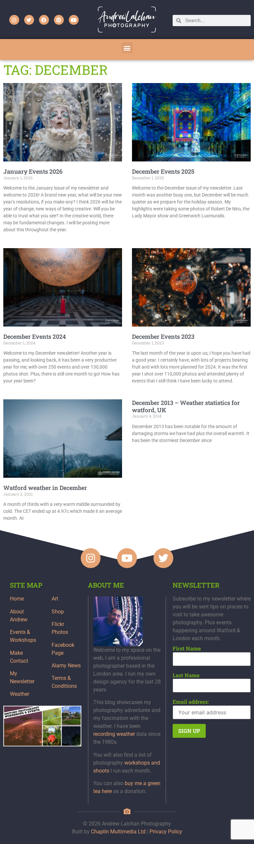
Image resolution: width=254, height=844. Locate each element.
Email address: (191, 701)
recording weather (114, 734)
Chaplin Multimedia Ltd (118, 831)
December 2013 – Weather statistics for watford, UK (186, 406)
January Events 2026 (33, 171)
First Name (187, 648)
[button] (127, 47)
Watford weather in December (45, 488)
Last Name (186, 675)
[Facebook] (44, 20)
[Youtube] (74, 20)
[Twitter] (29, 20)
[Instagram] (14, 20)
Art (55, 599)
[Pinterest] (59, 20)
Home (17, 599)
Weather (19, 694)
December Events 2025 (163, 171)
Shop (58, 611)
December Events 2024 (34, 336)
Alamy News (66, 665)
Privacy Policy (165, 831)
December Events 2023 (163, 336)
